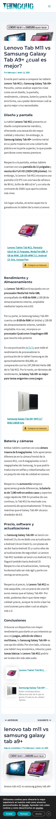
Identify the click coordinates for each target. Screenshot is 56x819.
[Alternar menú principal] (49, 6)
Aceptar (9, 814)
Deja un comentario (12, 748)
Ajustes (38, 814)
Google (25, 805)
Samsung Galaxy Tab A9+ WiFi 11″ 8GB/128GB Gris (25, 420)
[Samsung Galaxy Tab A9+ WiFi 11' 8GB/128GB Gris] (28, 402)
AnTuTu (30, 347)
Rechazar (24, 814)
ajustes (39, 808)
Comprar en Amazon (37, 265)
